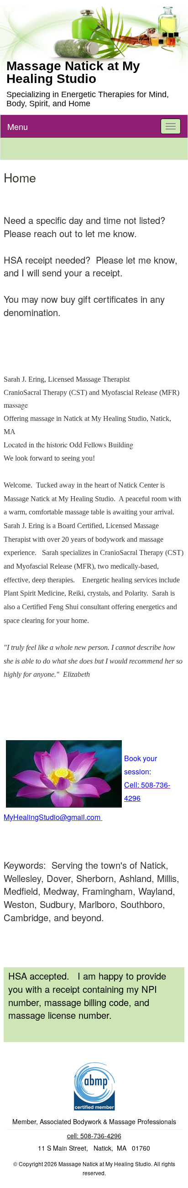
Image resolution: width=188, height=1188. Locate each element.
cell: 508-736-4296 (94, 1135)
